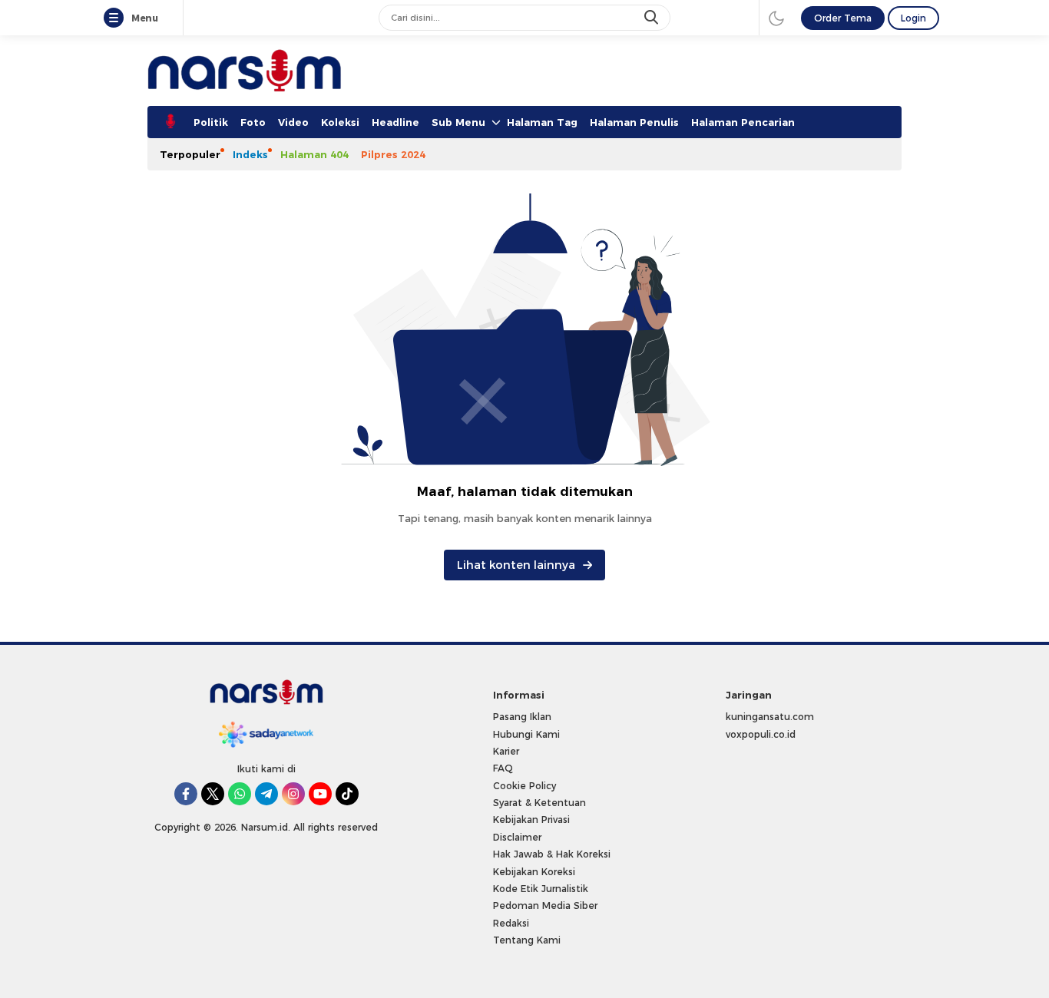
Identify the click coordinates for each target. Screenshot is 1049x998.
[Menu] (116, 18)
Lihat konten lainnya (516, 565)
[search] (652, 18)
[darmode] (776, 17)
